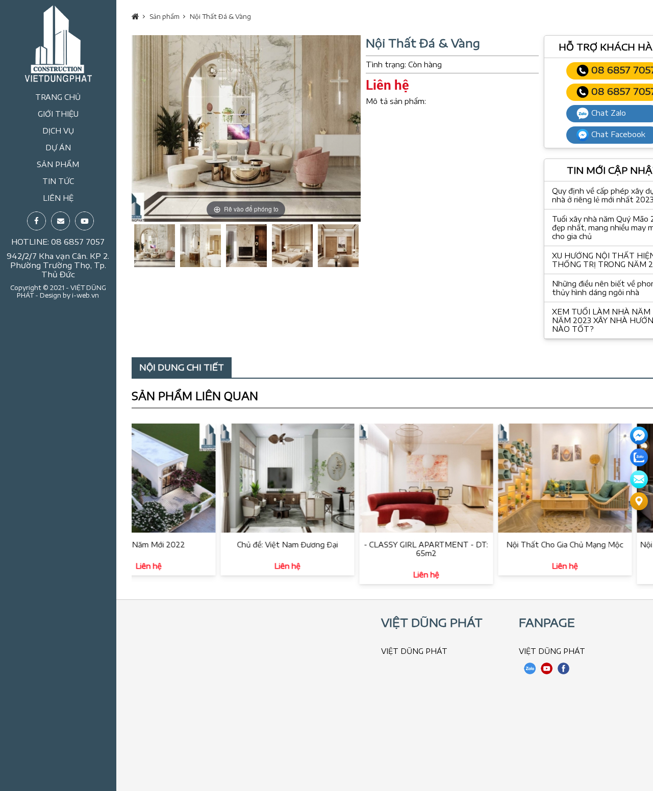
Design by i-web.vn (69, 295)
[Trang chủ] (58, 79)
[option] (246, 128)
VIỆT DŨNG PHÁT (414, 651)
